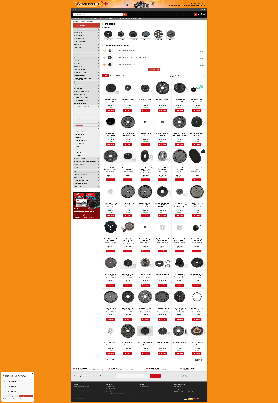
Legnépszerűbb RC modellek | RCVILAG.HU (83, 390)
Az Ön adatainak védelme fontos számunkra (130, 18)
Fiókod (142, 384)
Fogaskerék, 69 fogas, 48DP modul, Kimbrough (110, 168)
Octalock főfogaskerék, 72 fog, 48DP (110, 239)
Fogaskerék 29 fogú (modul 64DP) (196, 239)
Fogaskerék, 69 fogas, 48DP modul (197, 204)
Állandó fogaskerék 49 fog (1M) (197, 343)
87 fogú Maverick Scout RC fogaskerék (197, 275)
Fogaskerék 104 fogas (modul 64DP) (128, 100)
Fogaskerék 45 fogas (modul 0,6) (162, 343)
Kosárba (110, 110)
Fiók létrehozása (144, 390)
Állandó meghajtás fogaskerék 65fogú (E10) (180, 275)
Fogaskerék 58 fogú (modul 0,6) (127, 168)
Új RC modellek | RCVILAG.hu (80, 388)
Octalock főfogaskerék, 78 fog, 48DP (197, 134)
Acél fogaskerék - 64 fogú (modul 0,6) (110, 134)
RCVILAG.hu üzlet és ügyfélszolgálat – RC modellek (118, 393)
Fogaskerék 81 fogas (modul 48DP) (128, 204)
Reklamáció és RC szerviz (95, 18)
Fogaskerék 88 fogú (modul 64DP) (127, 309)
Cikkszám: (107, 103)
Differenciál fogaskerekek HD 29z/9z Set (128, 240)
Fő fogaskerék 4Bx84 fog (162, 308)
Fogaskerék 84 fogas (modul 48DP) (110, 275)
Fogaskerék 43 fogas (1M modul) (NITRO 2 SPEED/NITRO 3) (145, 169)
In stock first (189, 76)
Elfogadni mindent (25, 396)
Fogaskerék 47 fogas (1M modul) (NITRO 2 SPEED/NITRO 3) (132, 57)
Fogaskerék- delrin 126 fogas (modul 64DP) (110, 204)
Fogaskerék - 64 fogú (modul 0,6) (126, 64)
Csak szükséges (10, 396)
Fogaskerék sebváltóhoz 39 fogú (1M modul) (180, 343)
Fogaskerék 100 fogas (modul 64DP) (145, 309)
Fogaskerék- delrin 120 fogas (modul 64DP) (162, 239)
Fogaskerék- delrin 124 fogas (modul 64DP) (179, 239)
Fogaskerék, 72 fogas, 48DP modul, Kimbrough (179, 134)
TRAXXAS (84, 18)
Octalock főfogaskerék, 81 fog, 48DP (179, 309)
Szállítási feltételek (110, 18)
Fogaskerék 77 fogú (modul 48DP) (196, 100)
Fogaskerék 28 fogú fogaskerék (162, 168)
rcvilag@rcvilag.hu (199, 3)
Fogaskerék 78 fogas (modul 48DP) (145, 204)
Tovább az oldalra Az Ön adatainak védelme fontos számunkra (18, 398)
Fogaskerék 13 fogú (145, 274)
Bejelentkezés (144, 388)
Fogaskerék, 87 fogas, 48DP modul (180, 168)
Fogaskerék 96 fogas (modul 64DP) (128, 343)
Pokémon (76, 18)
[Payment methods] (194, 398)
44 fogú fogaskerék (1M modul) (162, 275)
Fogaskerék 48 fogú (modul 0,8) (179, 100)
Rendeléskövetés (145, 386)
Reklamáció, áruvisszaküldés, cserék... (149, 392)
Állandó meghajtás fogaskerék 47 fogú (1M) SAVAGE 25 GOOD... (180, 205)
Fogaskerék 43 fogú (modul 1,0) (127, 275)
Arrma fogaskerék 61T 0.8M (197, 168)
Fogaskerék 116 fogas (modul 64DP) (145, 134)
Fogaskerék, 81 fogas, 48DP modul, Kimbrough (128, 134)
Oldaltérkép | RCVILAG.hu (113, 392)
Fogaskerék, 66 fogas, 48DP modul (162, 100)
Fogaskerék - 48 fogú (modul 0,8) (145, 100)
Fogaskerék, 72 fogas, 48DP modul (111, 309)
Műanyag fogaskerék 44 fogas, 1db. (145, 343)
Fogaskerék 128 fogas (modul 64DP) (162, 134)
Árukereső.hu (87, 398)
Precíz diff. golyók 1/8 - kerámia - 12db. (197, 309)
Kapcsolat (75, 9)
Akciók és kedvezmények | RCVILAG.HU (82, 386)
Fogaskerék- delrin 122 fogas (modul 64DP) (110, 343)
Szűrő (106, 75)
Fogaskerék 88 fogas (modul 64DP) (126, 50)
